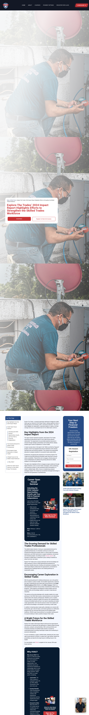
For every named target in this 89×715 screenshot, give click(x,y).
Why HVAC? (11, 462)
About (30, 5)
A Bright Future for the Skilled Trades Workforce (13, 457)
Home (23, 5)
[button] (19, 418)
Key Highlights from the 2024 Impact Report (13, 422)
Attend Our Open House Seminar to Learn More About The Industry (13, 467)
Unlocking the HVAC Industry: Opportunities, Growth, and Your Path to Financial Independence (13, 436)
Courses (37, 5)
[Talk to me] (81, 705)
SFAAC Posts (13, 200)
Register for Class (63, 5)
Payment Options (48, 5)
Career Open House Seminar (12, 427)
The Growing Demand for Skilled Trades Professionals (13, 445)
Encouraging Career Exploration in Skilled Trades (12, 452)
